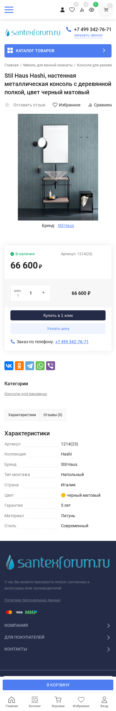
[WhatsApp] (40, 365)
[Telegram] (29, 365)
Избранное (69, 105)
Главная (11, 65)
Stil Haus (66, 225)
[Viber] (50, 365)
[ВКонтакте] (8, 365)
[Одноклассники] (19, 365)
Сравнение (104, 105)
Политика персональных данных (32, 600)
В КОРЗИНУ (58, 685)
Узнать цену (58, 328)
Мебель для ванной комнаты (48, 65)
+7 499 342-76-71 (93, 29)
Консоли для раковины (25, 394)
